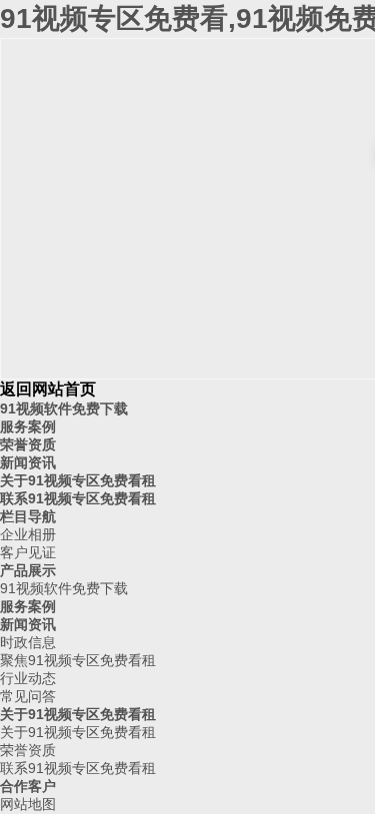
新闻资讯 (28, 462)
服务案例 (28, 426)
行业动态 (28, 678)
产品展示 (28, 570)
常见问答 (28, 696)
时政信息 (28, 642)
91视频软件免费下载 (64, 408)
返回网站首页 (48, 389)
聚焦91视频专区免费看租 (78, 660)
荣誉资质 (28, 444)
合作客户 (28, 786)
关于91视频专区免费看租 (78, 480)
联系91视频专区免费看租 (78, 498)
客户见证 (28, 552)
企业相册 (28, 534)
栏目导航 (28, 516)
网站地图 (28, 804)
